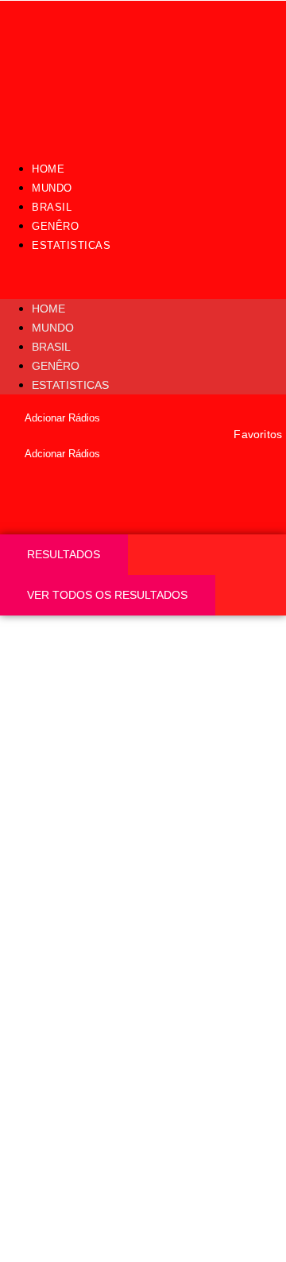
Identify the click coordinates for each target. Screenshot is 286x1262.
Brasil (52, 207)
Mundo (52, 188)
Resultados (63, 554)
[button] (143, 276)
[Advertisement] (143, 766)
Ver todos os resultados (107, 594)
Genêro (55, 226)
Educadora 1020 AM (111, 988)
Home (48, 169)
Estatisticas (71, 245)
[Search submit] (27, 520)
